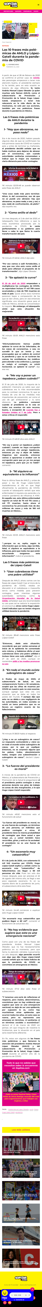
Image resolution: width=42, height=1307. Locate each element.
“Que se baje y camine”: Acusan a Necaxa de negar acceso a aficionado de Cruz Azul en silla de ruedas (20, 1195)
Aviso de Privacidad (11, 1285)
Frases (36, 1109)
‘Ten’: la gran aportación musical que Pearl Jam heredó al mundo (19, 1151)
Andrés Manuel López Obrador (18, 1109)
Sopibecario (13, 64)
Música (6, 1148)
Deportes (6, 1192)
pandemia (19, 1112)
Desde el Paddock (10, 1239)
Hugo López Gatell (8, 1112)
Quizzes (18, 11)
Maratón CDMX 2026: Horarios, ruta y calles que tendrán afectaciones (19, 1219)
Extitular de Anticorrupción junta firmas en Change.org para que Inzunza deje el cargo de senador (20, 1263)
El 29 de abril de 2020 (13, 283)
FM (4, 1169)
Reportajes (8, 11)
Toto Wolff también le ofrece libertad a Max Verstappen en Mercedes (19, 1241)
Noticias (5, 46)
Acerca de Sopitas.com (28, 1285)
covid (31, 1109)
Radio (36, 11)
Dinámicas (27, 11)
